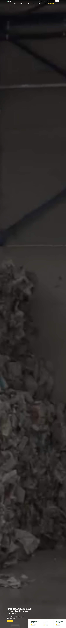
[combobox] (57, 1)
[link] (10, 621)
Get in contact (51, 3)
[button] (22, 3)
